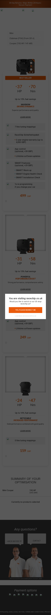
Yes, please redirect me (25, 310)
